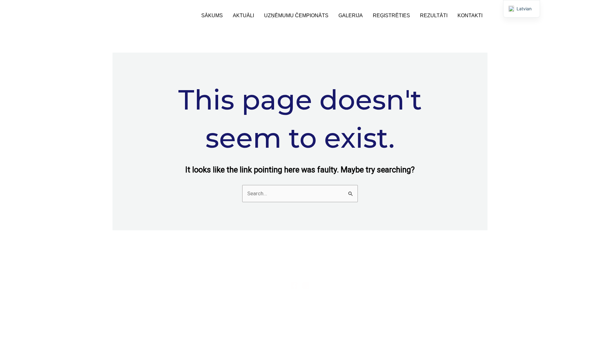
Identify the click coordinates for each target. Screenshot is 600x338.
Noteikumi (170, 303)
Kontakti (470, 15)
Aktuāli (243, 15)
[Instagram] (306, 285)
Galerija (350, 15)
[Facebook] (294, 285)
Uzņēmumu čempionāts (296, 15)
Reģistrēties (391, 15)
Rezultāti (434, 15)
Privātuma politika (170, 294)
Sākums (212, 15)
